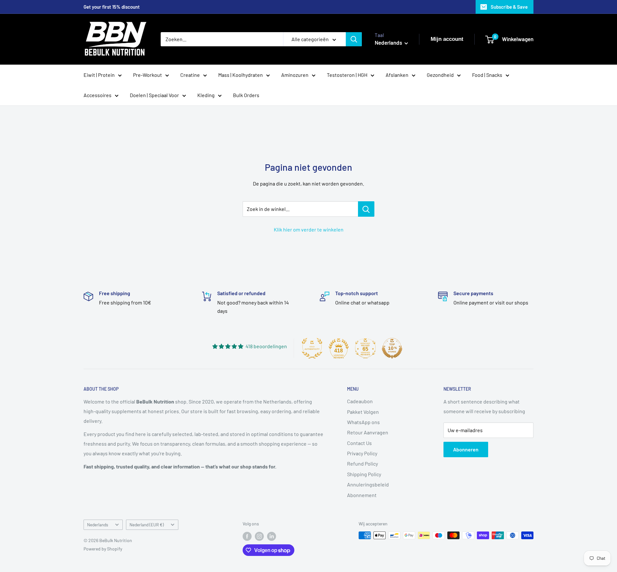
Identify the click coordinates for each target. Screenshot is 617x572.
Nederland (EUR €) (147, 524)
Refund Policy (362, 463)
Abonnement (362, 495)
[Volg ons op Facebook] (247, 535)
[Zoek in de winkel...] (366, 209)
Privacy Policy (362, 453)
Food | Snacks (487, 75)
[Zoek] (354, 39)
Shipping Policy (364, 474)
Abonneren (465, 449)
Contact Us (359, 443)
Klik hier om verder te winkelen (309, 229)
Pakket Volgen (363, 412)
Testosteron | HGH (347, 75)
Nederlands (97, 524)
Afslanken (397, 75)
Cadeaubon (360, 401)
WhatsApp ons (363, 422)
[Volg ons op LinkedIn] (271, 535)
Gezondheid (440, 75)
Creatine (190, 75)
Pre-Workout (147, 75)
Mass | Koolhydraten (240, 75)
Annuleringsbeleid (368, 484)
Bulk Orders (246, 95)
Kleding (206, 95)
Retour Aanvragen (367, 432)
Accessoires (98, 95)
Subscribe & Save (509, 7)
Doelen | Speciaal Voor (154, 95)
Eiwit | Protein (99, 75)
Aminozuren (294, 75)
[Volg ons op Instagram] (259, 535)
